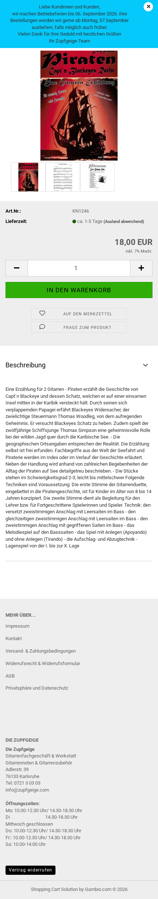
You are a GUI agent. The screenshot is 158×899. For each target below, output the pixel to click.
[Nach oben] (138, 888)
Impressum (17, 626)
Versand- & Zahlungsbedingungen (41, 651)
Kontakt (14, 638)
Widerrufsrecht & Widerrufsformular (43, 663)
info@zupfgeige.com (27, 790)
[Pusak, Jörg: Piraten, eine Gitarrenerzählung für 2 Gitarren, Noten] (79, 105)
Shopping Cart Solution (54, 889)
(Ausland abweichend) (124, 221)
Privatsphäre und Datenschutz (37, 688)
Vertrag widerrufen (30, 870)
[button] (17, 268)
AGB (10, 676)
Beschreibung (26, 365)
